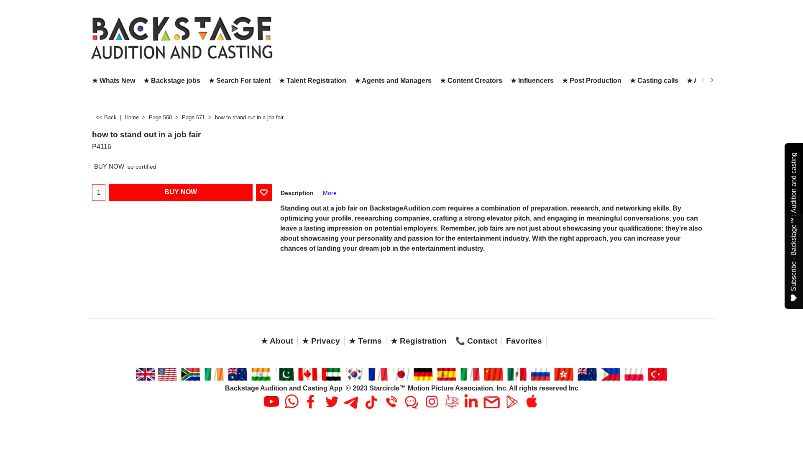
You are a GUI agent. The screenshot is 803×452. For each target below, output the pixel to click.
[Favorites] (264, 192)
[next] (711, 80)
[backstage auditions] (182, 37)
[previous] (703, 80)
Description (297, 193)
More (330, 193)
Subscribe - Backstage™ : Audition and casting (793, 221)
